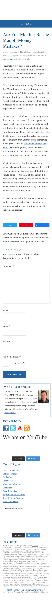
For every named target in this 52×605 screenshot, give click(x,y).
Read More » (10, 412)
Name (6, 310)
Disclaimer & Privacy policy (33, 589)
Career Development (11, 470)
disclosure (14, 58)
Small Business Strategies (13, 498)
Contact (16, 589)
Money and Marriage (11, 484)
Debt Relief (7, 487)
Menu (28, 23)
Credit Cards (8, 477)
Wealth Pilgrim (26, 10)
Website (6, 341)
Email (6, 325)
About (9, 589)
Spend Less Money (11, 501)
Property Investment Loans (14, 494)
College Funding (10, 473)
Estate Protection (10, 491)
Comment (8, 265)
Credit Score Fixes (10, 480)
